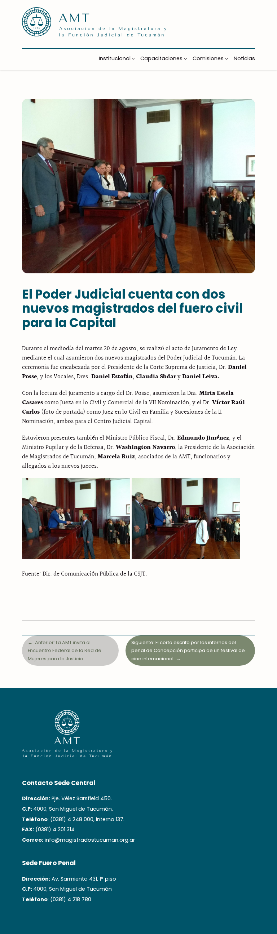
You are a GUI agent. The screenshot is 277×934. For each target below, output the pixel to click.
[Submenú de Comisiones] (226, 58)
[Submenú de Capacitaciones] (185, 58)
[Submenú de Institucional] (133, 58)
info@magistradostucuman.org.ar (90, 839)
